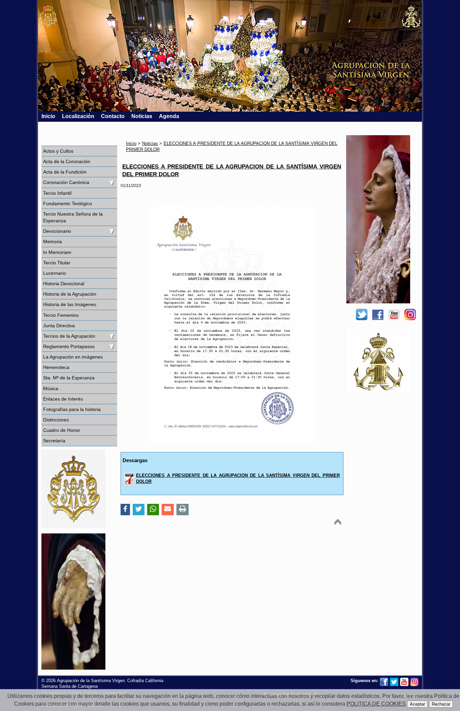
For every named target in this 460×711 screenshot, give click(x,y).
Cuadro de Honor (61, 430)
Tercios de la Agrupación (69, 336)
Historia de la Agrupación (69, 294)
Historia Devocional (63, 283)
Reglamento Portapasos (69, 346)
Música (50, 388)
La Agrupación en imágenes (73, 357)
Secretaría (54, 440)
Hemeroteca (56, 367)
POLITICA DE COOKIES (376, 704)
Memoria (52, 241)
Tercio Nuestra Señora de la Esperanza (73, 217)
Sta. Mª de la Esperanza (69, 377)
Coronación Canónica (66, 182)
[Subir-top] (337, 522)
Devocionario (57, 231)
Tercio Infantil (57, 193)
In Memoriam (57, 252)
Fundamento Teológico (67, 203)
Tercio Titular (56, 262)
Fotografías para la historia (72, 409)
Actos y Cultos (58, 151)
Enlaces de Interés (63, 399)
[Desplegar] (111, 182)
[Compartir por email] (167, 509)
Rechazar (441, 704)
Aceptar (417, 704)
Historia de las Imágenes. (70, 304)
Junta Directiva (59, 325)
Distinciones (56, 419)
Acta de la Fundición (65, 172)
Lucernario (54, 273)
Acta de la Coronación (66, 161)
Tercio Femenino (61, 315)
